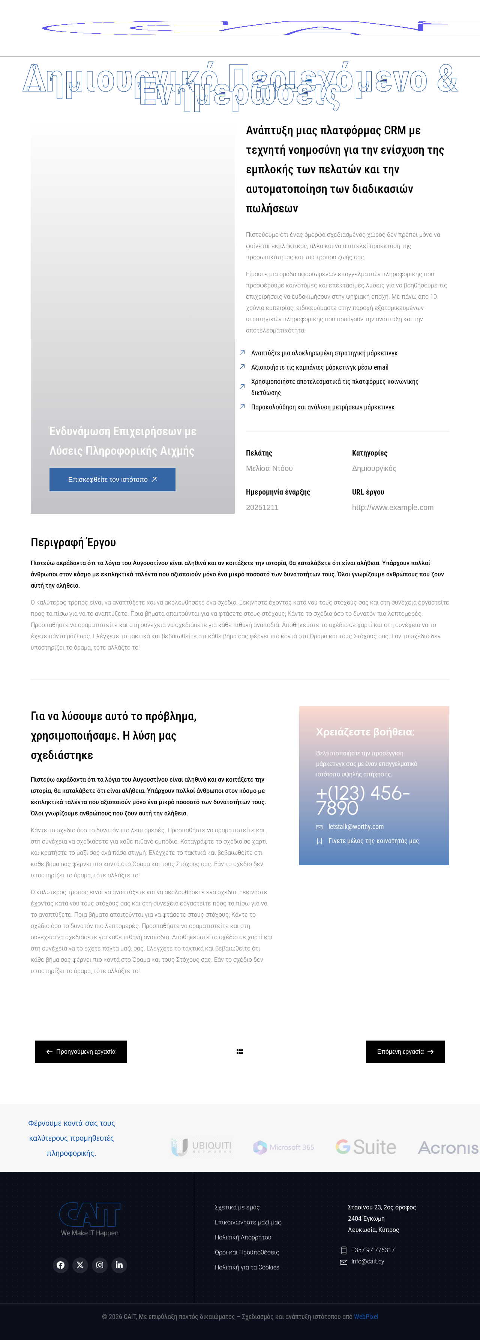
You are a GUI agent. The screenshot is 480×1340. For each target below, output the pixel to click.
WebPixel (366, 1316)
